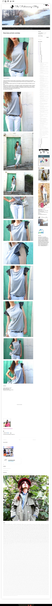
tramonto (44, 592)
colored (34, 559)
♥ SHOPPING (14, 28)
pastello (21, 582)
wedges (26, 532)
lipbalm (18, 575)
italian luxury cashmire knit (33, 572)
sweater (4, 535)
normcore (27, 580)
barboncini (36, 544)
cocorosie (29, 559)
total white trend (40, 592)
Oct (40, 57)
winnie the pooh (33, 594)
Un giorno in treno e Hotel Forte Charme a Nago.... (44, 111)
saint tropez (41, 537)
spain (48, 533)
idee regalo (4, 541)
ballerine (32, 544)
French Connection (22, 553)
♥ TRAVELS (4, 28)
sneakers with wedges (7, 588)
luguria (12, 576)
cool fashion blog (7, 533)
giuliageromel (9, 568)
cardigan (6, 545)
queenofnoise (40, 533)
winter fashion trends (37, 594)
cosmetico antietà (44, 560)
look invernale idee (39, 575)
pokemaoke (9, 528)
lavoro (22, 541)
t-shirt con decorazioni (25, 591)
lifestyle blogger (25, 541)
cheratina (7, 559)
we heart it (15, 594)
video (22, 532)
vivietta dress (8, 594)
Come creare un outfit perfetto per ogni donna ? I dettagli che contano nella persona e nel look (17, 474)
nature (29, 537)
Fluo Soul (41, 136)
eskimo (33, 563)
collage (46, 539)
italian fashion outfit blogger (20, 572)
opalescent (41, 580)
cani (24, 539)
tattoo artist (39, 591)
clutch (24, 559)
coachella (26, 559)
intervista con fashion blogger (15, 541)
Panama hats (10, 555)
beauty (21, 525)
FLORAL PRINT (16, 531)
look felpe (36, 575)
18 (39, 48)
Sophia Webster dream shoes (8, 556)
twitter (31, 527)
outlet (28, 548)
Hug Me (28, 543)
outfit (14, 524)
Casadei (18, 543)
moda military (5, 579)
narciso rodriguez (30, 579)
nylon (28, 580)
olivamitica (37, 580)
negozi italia (43, 579)
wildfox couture (15, 535)
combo (38, 559)
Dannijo (14, 552)
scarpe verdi (8, 586)
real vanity (7, 549)
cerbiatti (4, 559)
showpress (42, 549)
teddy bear (46, 591)
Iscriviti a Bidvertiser (5, 470)
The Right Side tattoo (25, 556)
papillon (29, 548)
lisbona (13, 529)
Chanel (17, 535)
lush (32, 547)
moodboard (46, 541)
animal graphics (21, 544)
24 (39, 44)
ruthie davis (27, 549)
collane (48, 532)
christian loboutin (14, 559)
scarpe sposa (6, 586)
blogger (15, 528)
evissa (43, 563)
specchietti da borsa (34, 588)
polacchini (6, 584)
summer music (31, 590)
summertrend (12, 527)
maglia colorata (36, 576)
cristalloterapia (5, 540)
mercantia (44, 547)
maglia (34, 576)
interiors (25, 571)
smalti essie (29, 587)
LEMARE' (30, 543)
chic (40, 539)
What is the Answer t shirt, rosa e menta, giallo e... (44, 93)
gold (17, 568)
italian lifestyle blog (29, 572)
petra (16, 583)
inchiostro (9, 571)
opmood (45, 580)
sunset (42, 590)
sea (10, 586)
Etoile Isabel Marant (36, 552)
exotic (44, 563)
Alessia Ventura (4, 551)
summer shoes (34, 590)
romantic (16, 532)
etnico (36, 563)
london (22, 537)
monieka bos (22, 579)
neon (48, 541)
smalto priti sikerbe (35, 587)
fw (20, 533)
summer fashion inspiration (23, 590)
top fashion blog (31, 592)
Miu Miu (43, 543)
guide (29, 568)
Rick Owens (27, 555)
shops (19, 532)
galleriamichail (37, 536)
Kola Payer (24, 535)
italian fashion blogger (5, 532)
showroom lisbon (6, 587)
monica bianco (19, 579)
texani (5, 592)
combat (36, 559)
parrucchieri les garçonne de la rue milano (16, 582)
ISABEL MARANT (20, 531)
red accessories (10, 549)
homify (40, 540)
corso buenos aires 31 (14, 560)
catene (28, 539)
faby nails (18, 564)
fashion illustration (21, 536)
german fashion (21, 567)
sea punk (12, 586)
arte (37, 532)
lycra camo (24, 576)
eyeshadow (7, 564)
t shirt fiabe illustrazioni (18, 591)
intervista (10, 541)
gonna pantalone (19, 568)
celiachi (10, 545)
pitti (38, 583)
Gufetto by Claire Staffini (41, 553)
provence (34, 584)
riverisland (21, 549)
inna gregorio (14, 571)
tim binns (21, 592)
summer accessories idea (9, 590)
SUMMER (27, 525)
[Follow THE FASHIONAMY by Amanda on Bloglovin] (6, 78)
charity (14, 545)
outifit (27, 548)
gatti (34, 540)
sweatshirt (22, 529)
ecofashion (46, 529)
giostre (36, 540)
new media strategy (18, 580)
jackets (6, 547)
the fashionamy (9, 524)
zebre (15, 595)
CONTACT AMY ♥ (5, 428)
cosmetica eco (30, 560)
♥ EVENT (26, 28)
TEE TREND (15, 544)
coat (17, 528)
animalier (24, 544)
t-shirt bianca (21, 591)
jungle (15, 537)
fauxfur (4, 527)
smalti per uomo (31, 587)
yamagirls (8, 595)
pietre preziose (35, 583)
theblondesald (17, 592)
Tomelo (17, 544)
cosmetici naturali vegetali (35, 560)
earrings (35, 531)
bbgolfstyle (38, 544)
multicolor (13, 548)
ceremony (12, 545)
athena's (28, 544)
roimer (14, 532)
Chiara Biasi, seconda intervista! (44, 137)
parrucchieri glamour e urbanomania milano (7, 582)
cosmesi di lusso (20, 560)
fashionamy (13, 533)
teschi (3, 592)
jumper (9, 547)
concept (23, 545)
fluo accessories (30, 536)
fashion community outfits (41, 564)
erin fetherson (31, 563)
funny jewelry (6, 567)
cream (36, 545)
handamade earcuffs (35, 568)
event (48, 525)
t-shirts (33, 591)
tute (9, 535)
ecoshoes (9, 563)
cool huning (30, 545)
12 (39, 144)
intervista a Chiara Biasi (28, 571)
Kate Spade (21, 535)
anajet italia (33, 535)
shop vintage (37, 586)
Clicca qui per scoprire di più (7, 468)
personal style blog (7, 527)
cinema (42, 539)
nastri (32, 579)
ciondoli (21, 559)
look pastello (42, 575)
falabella (22, 564)
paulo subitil (26, 582)
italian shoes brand (42, 572)
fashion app (29, 564)
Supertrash (30, 535)
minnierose (40, 527)
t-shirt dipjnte (29, 591)
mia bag (37, 541)
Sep (40, 58)
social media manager (19, 588)
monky (44, 541)
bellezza (44, 525)
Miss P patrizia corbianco (39, 543)
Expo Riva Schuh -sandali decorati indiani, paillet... (44, 106)
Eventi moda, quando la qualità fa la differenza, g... (44, 66)
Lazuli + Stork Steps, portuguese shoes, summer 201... (44, 100)
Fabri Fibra (43, 552)
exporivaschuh (40, 531)
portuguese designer (16, 584)
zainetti (14, 595)
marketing (27, 537)
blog (40, 529)
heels (38, 527)
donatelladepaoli (12, 540)
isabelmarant (47, 571)
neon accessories (46, 579)
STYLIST (27, 535)
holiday (4, 537)
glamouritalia (13, 568)
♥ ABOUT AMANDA (7, 27)
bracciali (48, 544)
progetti (32, 584)
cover (9, 536)
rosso (43, 533)
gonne (22, 568)
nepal (7, 580)
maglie (45, 576)
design (20, 528)
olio (35, 580)
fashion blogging (29, 540)
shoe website (31, 586)
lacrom (16, 547)
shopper (42, 586)
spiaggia (37, 588)
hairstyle (38, 540)
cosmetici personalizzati (40, 560)
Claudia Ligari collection (33, 551)
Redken (25, 555)
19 (39, 47)
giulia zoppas (6, 568)
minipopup (11, 548)
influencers (12, 571)
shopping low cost (39, 549)
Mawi (36, 543)
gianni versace (27, 567)
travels (37, 525)
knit (30, 528)
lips (19, 575)
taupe (43, 591)
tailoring (34, 591)
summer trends (37, 590)
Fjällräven (15, 553)
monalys (17, 579)
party (31, 537)
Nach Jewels (45, 543)
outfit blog (34, 525)
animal (38, 529)
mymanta (17, 548)
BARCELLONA (7, 551)
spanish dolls (27, 588)
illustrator (4, 571)
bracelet (13, 539)
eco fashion (17, 540)
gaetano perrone (13, 567)
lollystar (28, 575)
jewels (30, 525)
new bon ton (14, 580)
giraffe (47, 567)
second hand (14, 586)
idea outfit (8, 537)
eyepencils (4, 564)
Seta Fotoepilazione (47, 555)
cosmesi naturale (24, 560)
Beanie (28, 532)
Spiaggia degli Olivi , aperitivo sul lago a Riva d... (44, 96)
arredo (13, 528)
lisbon (28, 527)
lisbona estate (21, 575)
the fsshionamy (14, 592)
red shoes (36, 537)
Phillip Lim (22, 555)
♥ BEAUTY (18, 28)
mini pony (7, 548)
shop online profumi (34, 586)
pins (37, 583)
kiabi (28, 533)
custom (9, 540)
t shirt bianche (14, 591)
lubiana (8, 576)
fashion (4, 524)
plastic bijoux (43, 583)
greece (28, 568)
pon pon (7, 584)
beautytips (41, 544)
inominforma (7, 541)
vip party (4, 594)
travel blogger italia (47, 592)
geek (17, 567)
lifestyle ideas (14, 575)
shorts (45, 533)
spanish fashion (30, 588)
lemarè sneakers (20, 547)
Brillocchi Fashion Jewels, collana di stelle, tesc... (44, 77)
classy (44, 539)
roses (17, 532)
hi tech (48, 536)
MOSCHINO (35, 532)
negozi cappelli (40, 579)
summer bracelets (14, 590)
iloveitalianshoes (6, 571)
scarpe (18, 525)
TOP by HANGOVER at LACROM (7, 387)
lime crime (20, 537)
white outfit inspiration (23, 594)
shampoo (48, 537)
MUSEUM (33, 543)
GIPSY (23, 543)
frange (35, 536)
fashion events (45, 564)
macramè (28, 576)
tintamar (23, 592)
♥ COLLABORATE (21, 27)
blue (45, 544)
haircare (43, 531)
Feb (40, 142)
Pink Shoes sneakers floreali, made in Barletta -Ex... (44, 98)
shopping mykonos (45, 586)
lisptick (23, 575)
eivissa (11, 563)
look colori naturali (33, 575)
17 (39, 49)
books (11, 539)
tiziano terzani (25, 592)
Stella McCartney (9, 544)
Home (19, 439)
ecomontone (4, 563)
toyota (42, 592)
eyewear (9, 564)
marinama (40, 547)
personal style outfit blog (36, 533)
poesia (4, 584)
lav (20, 541)
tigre (19, 592)
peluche (37, 548)
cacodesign (19, 539)
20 (39, 46)
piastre (33, 583)
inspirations (21, 571)
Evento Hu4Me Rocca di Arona (43, 124)
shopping (8, 525)
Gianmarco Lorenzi (28, 553)
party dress (32, 548)
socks (22, 588)
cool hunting (47, 527)
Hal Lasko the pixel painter (46, 553)
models (15, 579)
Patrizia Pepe (12, 555)
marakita (33, 541)
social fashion (15, 588)
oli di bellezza (33, 580)
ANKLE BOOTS (33, 529)
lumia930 (14, 576)
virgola (5, 594)
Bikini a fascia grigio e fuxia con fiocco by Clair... (44, 78)
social (46, 533)
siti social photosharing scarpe (17, 587)
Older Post (34, 439)
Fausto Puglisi (45, 552)
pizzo (40, 583)
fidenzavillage (16, 533)
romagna (23, 549)
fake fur (20, 564)
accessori (11, 525)
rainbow (41, 584)
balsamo (34, 544)
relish (12, 549)
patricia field (24, 582)
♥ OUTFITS (16, 27)
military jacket (4, 548)
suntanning (44, 590)
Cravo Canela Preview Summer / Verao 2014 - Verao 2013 (44, 103)
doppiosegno (17, 527)
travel (45, 524)
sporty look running (40, 588)
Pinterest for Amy (42, 75)
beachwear (39, 532)
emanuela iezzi (20, 563)
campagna (22, 539)
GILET (21, 543)
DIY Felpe (41, 551)
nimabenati (21, 580)
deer (41, 529)
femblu (24, 528)
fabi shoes (11, 564)
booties (27, 531)
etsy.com (37, 531)
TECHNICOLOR (18, 556)
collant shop (31, 559)
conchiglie (10, 560)
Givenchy (25, 543)
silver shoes (13, 587)
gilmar (32, 567)
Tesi (22, 556)
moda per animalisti (8, 579)
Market (35, 543)
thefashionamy (26, 529)
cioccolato (17, 545)
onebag (24, 548)
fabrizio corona (15, 564)
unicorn (8, 531)
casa (44, 528)
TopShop (28, 556)
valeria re (7, 543)
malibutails (30, 541)
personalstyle (33, 537)
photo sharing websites (30, 583)
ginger (33, 567)
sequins (45, 537)
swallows (48, 590)
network (11, 580)
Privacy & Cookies (30, 28)
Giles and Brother (31, 553)
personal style (6, 583)
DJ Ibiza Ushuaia (44, 551)
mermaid (48, 547)
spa (25, 588)
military (35, 528)
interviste (25, 533)
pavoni (36, 548)
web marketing (19, 594)
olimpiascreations (22, 548)
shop (36, 549)
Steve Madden (12, 544)
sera (18, 586)
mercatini (46, 547)
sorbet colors (24, 588)
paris (14, 529)
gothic (23, 568)
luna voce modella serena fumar (18, 576)
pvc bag (4, 549)
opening (43, 580)
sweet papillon (9, 591)
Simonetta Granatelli (5, 544)
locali (29, 547)
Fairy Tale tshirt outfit (42, 135)
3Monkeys (14, 543)
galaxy (16, 567)
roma (38, 537)
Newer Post (4, 439)
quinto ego (38, 584)
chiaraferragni (38, 539)
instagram (23, 571)
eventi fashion (38, 563)
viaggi (25, 525)
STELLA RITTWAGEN (32, 555)
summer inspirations (28, 590)
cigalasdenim (17, 559)
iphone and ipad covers (42, 571)
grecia (26, 568)
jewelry (11, 529)
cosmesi (33, 531)
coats (46, 532)
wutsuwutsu (6, 595)
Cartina (28, 551)
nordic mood (24, 580)
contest (4, 533)
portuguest (42, 548)
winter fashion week (41, 594)
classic (18, 545)
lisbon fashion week (27, 547)
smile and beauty (39, 587)
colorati (33, 559)
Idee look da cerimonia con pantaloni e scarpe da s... (43, 118)
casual (7, 545)
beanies (9, 539)
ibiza (45, 531)
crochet (38, 545)
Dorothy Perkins (30, 552)
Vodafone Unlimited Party (45, 556)
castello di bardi (30, 531)
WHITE (36, 529)
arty (27, 544)
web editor (17, 594)
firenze (19, 533)
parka (23, 525)
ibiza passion (47, 540)
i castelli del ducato (43, 540)
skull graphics (47, 549)
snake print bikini (42, 587)
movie (24, 579)
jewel (27, 533)
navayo (38, 579)
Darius (16, 552)
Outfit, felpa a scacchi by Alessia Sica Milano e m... (44, 70)
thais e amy (9, 592)
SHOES (47, 524)
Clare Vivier (30, 551)
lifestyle (25, 524)
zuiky (17, 595)
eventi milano (41, 563)
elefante (12, 563)
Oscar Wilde (4, 555)
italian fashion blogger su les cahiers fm (9, 572)
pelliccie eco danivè (33, 582)
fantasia (26, 540)
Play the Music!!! (42, 125)
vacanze (30, 529)
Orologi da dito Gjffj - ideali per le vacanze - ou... (44, 68)
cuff (7, 540)
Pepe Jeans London (19, 555)
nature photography (35, 579)
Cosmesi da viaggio (38, 551)
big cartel (43, 544)
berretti (44, 535)
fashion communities (37, 564)
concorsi (28, 545)
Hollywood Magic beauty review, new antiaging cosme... (44, 85)
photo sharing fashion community (24, 583)
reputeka (12, 532)
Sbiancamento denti (43, 555)
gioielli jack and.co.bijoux (39, 567)
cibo (15, 545)
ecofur (19, 540)
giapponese (30, 567)
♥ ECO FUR (40, 27)
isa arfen (45, 571)
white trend (29, 594)
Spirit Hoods (13, 556)
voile (9, 594)
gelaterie (19, 567)
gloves (42, 536)
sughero (6, 590)
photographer (40, 548)
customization (42, 545)
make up (28, 541)
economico (7, 563)
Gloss (26, 543)
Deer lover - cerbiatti (22, 552)
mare (38, 547)
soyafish (43, 527)
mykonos (15, 548)
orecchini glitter (47, 580)
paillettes (10, 532)
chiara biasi (10, 559)
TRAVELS (40, 39)
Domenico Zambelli (26, 552)
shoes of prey (34, 549)
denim (18, 528)
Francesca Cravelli (18, 553)
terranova (48, 591)
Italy (44, 527)
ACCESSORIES (29, 524)
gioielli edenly (35, 567)
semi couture (17, 586)
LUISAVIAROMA (31, 532)
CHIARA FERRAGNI (11, 531)
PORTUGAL (42, 528)
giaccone (25, 567)
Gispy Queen (34, 553)
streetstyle (33, 524)
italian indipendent (25, 572)
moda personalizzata (12, 579)
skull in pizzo (23, 587)
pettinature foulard (19, 583)
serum (20, 586)
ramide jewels (43, 584)
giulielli (11, 568)
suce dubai (4, 590)
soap (13, 588)
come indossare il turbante (41, 559)
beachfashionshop (38, 535)
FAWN (38, 552)
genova (40, 536)
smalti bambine (26, 587)
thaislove (12, 592)
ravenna (45, 584)
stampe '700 (43, 588)
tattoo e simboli (41, 591)
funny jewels (9, 567)
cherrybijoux (30, 539)
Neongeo (48, 543)
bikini (44, 544)
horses (6, 537)
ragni (39, 584)
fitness (4, 528)
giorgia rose (43, 567)
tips (28, 529)
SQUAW (29, 555)
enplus (26, 563)
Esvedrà (33, 552)
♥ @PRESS (12, 27)
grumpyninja (22, 533)
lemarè (18, 547)
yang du (10, 595)
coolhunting (15, 525)
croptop (40, 545)
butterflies (4, 545)
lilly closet (17, 575)
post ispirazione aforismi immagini (21, 584)
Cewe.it (20, 543)
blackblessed (24, 531)
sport (29, 527)
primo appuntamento (29, 584)
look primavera (45, 575)
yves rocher (12, 595)
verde (9, 543)
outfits (25, 548)
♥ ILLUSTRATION (27, 27)
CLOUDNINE (23, 551)
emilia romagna (23, 540)
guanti (44, 536)
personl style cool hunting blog (11, 583)
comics (4, 560)
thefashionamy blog (38, 528)
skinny (21, 587)
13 (39, 54)
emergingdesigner (24, 563)
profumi (48, 548)
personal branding (45, 582)
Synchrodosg (15, 556)
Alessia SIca (16, 543)
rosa (39, 537)
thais (7, 592)
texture (6, 592)
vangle (20, 532)
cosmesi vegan (27, 560)
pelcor (30, 582)
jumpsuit (13, 537)
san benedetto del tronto (30, 549)
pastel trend (34, 548)
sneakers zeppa (11, 588)
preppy (44, 548)
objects (30, 580)
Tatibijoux (21, 556)
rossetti (24, 549)
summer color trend (18, 590)
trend (6, 525)
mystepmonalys (26, 579)
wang (13, 594)
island (3, 572)
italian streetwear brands (46, 572)
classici (23, 559)
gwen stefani (31, 568)
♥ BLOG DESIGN (36, 27)
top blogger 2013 (28, 592)
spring (20, 529)
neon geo (5, 580)
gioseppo (45, 567)
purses (36, 584)
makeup (33, 528)
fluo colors (33, 536)
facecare (11, 533)
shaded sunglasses (23, 586)
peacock (29, 582)
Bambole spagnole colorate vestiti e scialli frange (14, 551)
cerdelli (5, 559)
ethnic (35, 563)
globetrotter (16, 568)
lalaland (17, 537)
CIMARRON (21, 551)
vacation (12, 535)
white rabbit (27, 594)
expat (45, 563)
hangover (46, 536)
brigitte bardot (16, 539)
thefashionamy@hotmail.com (10, 428)
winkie (31, 594)
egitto (21, 540)
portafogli (9, 584)
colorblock (7, 536)
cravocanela (35, 545)
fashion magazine (26, 536)
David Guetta (18, 552)
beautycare (42, 535)
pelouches (40, 582)
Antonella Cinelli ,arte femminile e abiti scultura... (44, 89)
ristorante (19, 549)
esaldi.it (14, 536)
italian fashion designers (15, 572)
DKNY (46, 551)
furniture (11, 567)
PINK (11, 528)
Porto (23, 555)
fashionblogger (6, 529)
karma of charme (11, 547)
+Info (30, 605)
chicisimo (12, 559)
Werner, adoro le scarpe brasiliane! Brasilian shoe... (44, 94)
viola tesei (24, 532)
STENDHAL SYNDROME (37, 555)
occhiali (31, 580)
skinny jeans (44, 549)
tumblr (8, 535)
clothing (20, 545)
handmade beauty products (42, 568)
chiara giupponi (34, 539)
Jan (40, 143)
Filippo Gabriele (9, 553)
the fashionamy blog (19, 524)
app (35, 535)
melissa (35, 541)
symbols (12, 591)
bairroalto (30, 544)
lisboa (24, 547)
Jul (40, 60)
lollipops (26, 575)
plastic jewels (45, 583)
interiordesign (26, 528)
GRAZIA (25, 553)
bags (46, 525)
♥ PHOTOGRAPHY (9, 28)
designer (43, 529)
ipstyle (29, 528)
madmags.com (32, 576)
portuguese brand (12, 584)
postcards (26, 584)
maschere (42, 547)
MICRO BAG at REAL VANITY (7, 390)
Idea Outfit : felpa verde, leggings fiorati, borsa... (44, 63)
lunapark (31, 547)
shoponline (40, 586)
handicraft (38, 568)
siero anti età (10, 587)
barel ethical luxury (5, 539)
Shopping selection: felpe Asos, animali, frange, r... (44, 80)
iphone (19, 541)
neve (12, 580)
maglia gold (44, 576)
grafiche (25, 568)
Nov (40, 56)
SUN (40, 555)
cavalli (44, 532)
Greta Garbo (37, 553)
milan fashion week (40, 541)
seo (43, 537)
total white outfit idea (37, 592)
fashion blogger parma (22, 527)
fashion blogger (37, 524)
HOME (3, 27)
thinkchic (6, 535)
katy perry (15, 547)
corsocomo (17, 560)
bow (46, 544)
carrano (26, 539)
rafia (5, 549)
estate (22, 528)
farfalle (23, 564)
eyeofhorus (48, 563)
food (36, 527)
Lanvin (31, 543)
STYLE (4, 525)
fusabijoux (33, 540)
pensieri (42, 582)
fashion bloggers (17, 536)
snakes (45, 587)
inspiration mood (18, 571)
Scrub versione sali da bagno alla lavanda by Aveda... (44, 84)
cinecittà (20, 559)
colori (15, 527)
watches (11, 543)
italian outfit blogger (38, 572)
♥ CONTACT (21, 28)
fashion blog (40, 525)
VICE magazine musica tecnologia (32, 556)
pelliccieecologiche (37, 582)
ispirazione (11, 537)
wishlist (44, 594)
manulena (6, 528)
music (29, 533)
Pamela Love (7, 555)
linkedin (23, 547)
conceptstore (25, 545)
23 (39, 45)
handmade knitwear (47, 568)
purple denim (17, 529)
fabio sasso (13, 564)
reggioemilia (47, 584)
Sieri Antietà (4, 556)
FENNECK (41, 552)
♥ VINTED (44, 27)
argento (26, 544)
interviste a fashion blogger (33, 571)
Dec (40, 55)
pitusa (39, 583)
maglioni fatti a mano (35, 547)
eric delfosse (28, 563)
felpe (32, 527)
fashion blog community (32, 564)
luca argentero (10, 576)
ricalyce (17, 549)
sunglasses (40, 590)
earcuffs (15, 540)
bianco (46, 535)
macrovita (30, 576)
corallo (31, 545)
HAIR (19, 535)
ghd (23, 567)
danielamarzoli (45, 545)
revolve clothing (14, 549)
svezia (46, 590)
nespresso (9, 580)
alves (19, 544)
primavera (46, 548)
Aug (40, 59)
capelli (43, 532)
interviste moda (38, 571)
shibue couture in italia (27, 586)
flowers (35, 527)
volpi (12, 594)
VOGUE (37, 556)
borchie (41, 532)
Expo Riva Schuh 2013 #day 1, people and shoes (44, 108)
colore (21, 545)
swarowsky (4, 591)
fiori (9, 529)
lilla (15, 575)
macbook (26, 576)
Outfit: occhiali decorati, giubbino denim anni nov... (44, 123)
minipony (9, 548)
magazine (25, 537)
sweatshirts (7, 591)
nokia (22, 580)
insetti (16, 571)
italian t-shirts (4, 547)
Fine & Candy (12, 553)
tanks (37, 591)
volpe (10, 594)
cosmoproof (47, 560)
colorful (48, 539)
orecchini (32, 533)
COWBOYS (26, 551)
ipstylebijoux (47, 531)
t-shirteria (31, 591)
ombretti (39, 580)
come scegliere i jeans (46, 559)
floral (26, 527)
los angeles (6, 576)
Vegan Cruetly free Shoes (40, 556)
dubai (12, 536)
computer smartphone (7, 560)
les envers (9, 575)
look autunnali (30, 575)
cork (33, 545)
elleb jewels (14, 563)
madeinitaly (42, 524)
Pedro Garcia (15, 555)
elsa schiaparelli (17, 563)
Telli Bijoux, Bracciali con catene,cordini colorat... (43, 121)
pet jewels (15, 583)
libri (18, 537)
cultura (10, 536)
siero (8, 587)
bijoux (32, 525)
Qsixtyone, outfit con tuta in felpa (44, 134)
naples (18, 548)
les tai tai (11, 575)
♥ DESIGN (31, 27)
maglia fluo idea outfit (41, 576)
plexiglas (48, 583)
